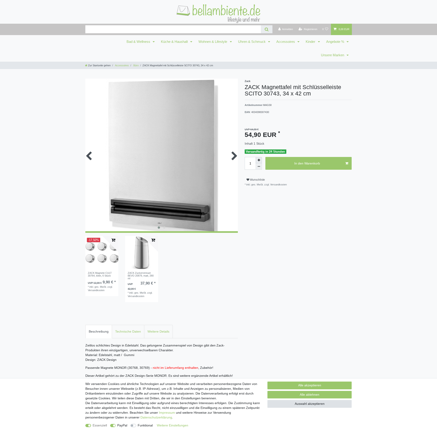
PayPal (122, 425)
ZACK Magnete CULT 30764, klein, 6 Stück (100, 274)
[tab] (98, 331)
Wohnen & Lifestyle (213, 42)
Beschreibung (99, 331)
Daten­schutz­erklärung (156, 417)
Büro (136, 65)
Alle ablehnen (309, 394)
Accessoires (286, 42)
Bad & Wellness (139, 42)
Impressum (167, 412)
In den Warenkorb (307, 163)
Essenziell (100, 425)
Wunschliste (257, 179)
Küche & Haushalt (175, 42)
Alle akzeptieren (309, 385)
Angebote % (335, 42)
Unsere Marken (333, 55)
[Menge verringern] (259, 166)
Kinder (311, 42)
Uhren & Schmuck (252, 42)
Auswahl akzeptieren (310, 403)
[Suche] (266, 29)
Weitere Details (158, 331)
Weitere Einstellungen (172, 425)
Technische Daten (128, 331)
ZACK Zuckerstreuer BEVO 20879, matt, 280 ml (141, 276)
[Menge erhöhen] (259, 160)
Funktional (145, 425)
